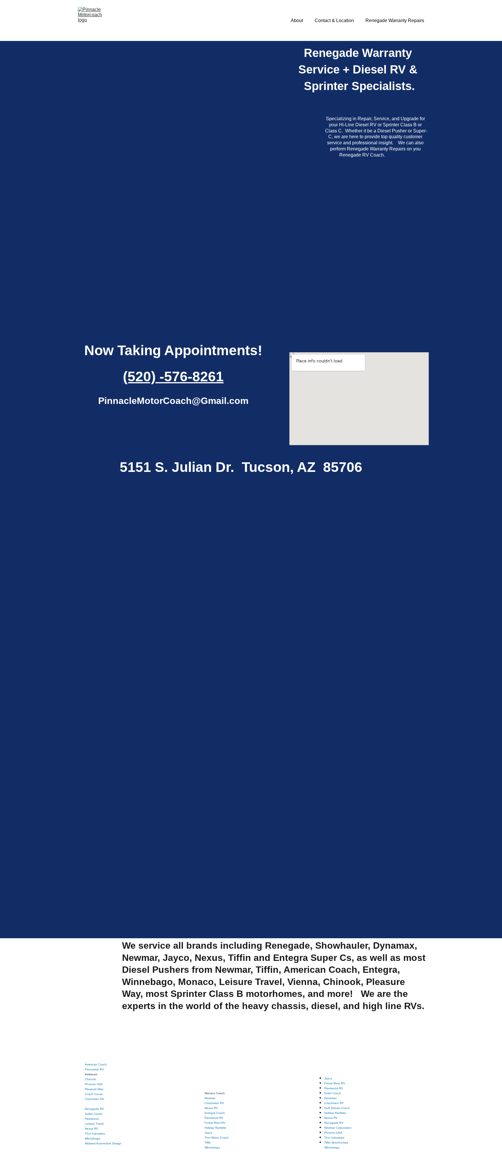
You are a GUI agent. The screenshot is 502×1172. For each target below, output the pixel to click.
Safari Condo (94, 1113)
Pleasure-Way (94, 1089)
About (297, 20)
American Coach (96, 1064)
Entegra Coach (215, 1113)
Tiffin (208, 1142)
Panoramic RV (94, 1069)
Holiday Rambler (215, 1127)
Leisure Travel (94, 1123)
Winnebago (212, 1147)
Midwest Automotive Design (103, 1143)
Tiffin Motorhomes (336, 1142)
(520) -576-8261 (173, 376)
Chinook (90, 1079)
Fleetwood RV (214, 1117)
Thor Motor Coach (217, 1137)
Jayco (208, 1132)
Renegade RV (94, 1108)
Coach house (94, 1094)
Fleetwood (92, 1118)
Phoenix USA (94, 1084)
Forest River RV (215, 1122)
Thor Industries (95, 1133)
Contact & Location (334, 20)
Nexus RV (91, 1128)
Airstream (91, 1074)
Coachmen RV (94, 1099)
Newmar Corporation (338, 1127)
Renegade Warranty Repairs (394, 20)
